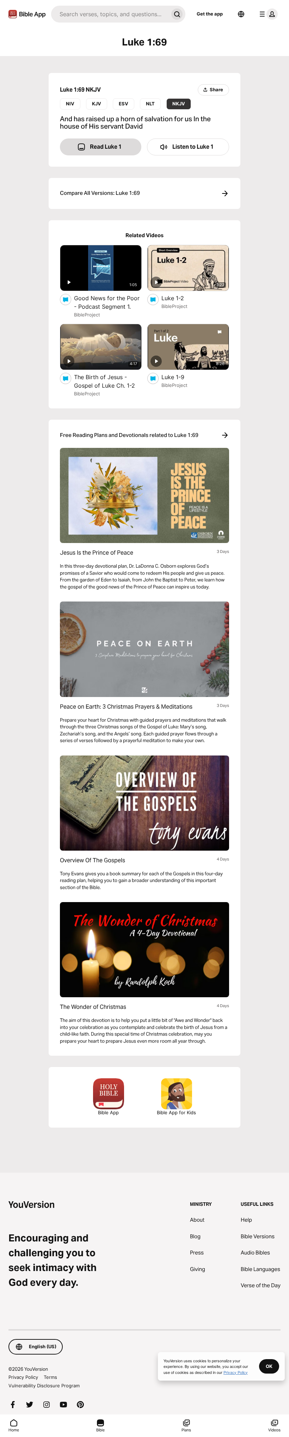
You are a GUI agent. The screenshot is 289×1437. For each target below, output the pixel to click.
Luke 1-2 (179, 298)
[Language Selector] (241, 14)
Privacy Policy (23, 1377)
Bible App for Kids (176, 1112)
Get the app (210, 14)
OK (269, 1366)
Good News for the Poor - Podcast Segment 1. (108, 302)
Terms (50, 1377)
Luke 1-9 (180, 377)
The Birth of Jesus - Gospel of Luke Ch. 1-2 (108, 381)
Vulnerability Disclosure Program (44, 1385)
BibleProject (87, 314)
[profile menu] (267, 14)
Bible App (108, 1112)
